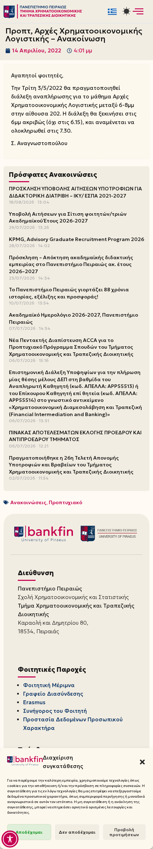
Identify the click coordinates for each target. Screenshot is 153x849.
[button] (142, 762)
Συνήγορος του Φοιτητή (55, 710)
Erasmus (34, 702)
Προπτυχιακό (65, 502)
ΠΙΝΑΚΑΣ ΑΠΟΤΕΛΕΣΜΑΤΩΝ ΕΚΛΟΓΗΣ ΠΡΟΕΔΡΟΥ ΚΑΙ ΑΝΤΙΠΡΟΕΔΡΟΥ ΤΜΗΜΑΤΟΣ (75, 436)
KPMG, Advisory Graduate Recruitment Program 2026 (76, 239)
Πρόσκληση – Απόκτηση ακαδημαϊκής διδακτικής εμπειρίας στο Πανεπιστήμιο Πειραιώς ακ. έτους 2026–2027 (71, 264)
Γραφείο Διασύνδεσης (53, 693)
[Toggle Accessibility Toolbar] (10, 839)
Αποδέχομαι (29, 832)
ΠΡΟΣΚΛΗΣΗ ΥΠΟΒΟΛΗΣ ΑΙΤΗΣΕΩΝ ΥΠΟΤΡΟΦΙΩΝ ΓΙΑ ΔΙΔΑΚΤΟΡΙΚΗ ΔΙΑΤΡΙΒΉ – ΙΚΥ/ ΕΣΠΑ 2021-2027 (75, 192)
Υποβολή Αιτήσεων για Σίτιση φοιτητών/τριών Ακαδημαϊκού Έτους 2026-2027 (68, 217)
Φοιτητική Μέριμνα (49, 685)
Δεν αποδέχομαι (77, 832)
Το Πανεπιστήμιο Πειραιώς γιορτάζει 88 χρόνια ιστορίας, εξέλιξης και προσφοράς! (69, 293)
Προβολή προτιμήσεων (124, 832)
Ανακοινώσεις (28, 502)
